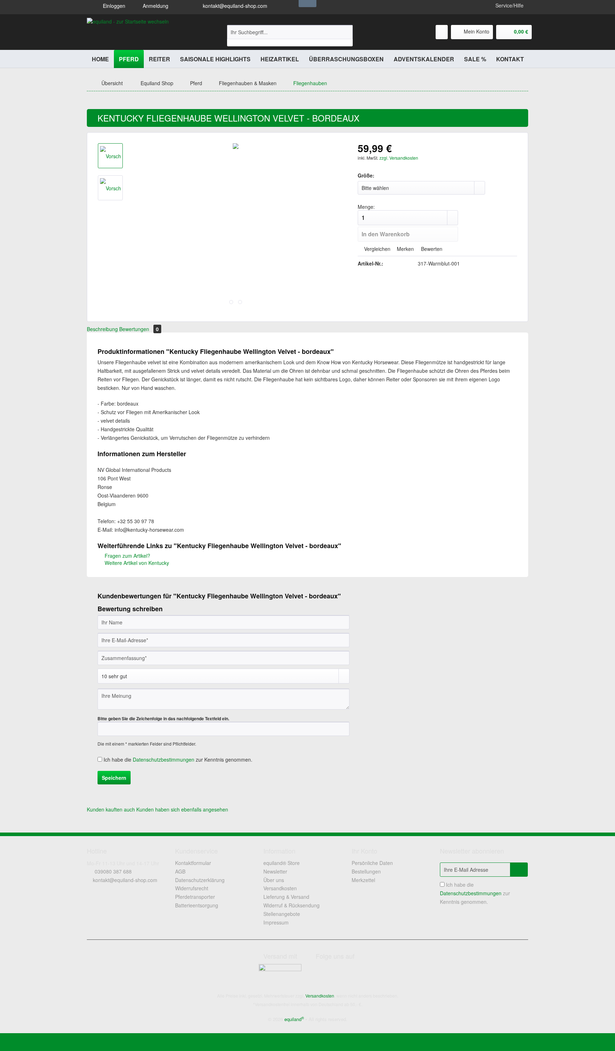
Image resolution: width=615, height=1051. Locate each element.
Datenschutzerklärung (200, 879)
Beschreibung (102, 329)
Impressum (276, 922)
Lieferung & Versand (286, 896)
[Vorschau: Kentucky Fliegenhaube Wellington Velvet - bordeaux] (110, 155)
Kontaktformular (193, 862)
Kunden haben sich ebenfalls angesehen (182, 809)
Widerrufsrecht (191, 888)
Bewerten (431, 248)
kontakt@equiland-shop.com (234, 5)
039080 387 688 (113, 871)
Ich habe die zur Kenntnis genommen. (178, 759)
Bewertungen (139, 329)
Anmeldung (154, 5)
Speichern (114, 777)
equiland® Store (281, 862)
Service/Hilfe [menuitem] (509, 5)
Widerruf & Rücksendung (291, 905)
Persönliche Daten (372, 862)
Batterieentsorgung (196, 905)
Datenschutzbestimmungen (163, 759)
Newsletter (275, 871)
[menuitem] (290, 35)
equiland (294, 1019)
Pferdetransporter (195, 896)
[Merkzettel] (442, 32)
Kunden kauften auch (111, 809)
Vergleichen (376, 248)
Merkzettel (363, 879)
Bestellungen (366, 871)
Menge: (366, 206)
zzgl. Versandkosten (398, 158)
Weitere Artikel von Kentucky (136, 562)
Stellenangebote (281, 913)
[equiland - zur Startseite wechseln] (128, 32)
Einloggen (113, 5)
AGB (180, 871)
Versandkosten (280, 888)
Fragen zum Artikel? (126, 555)
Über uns (273, 879)
